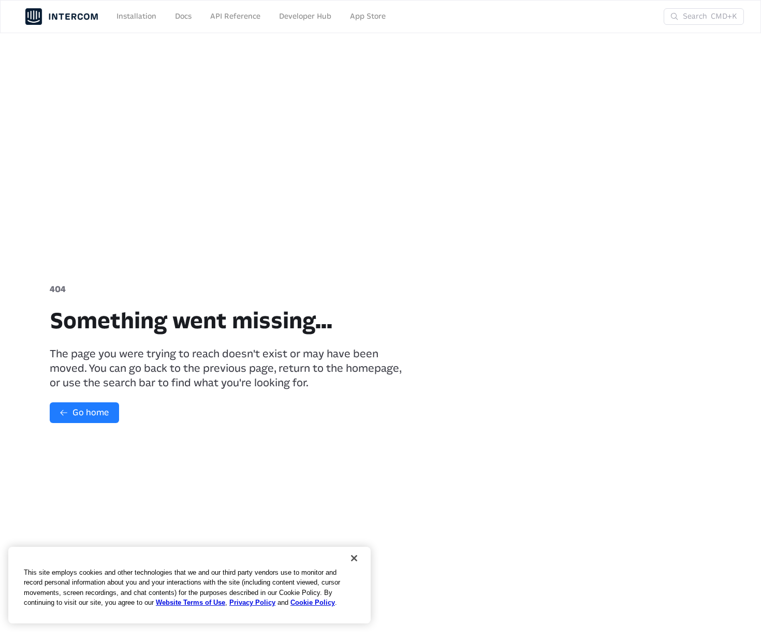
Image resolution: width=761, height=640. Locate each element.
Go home (90, 412)
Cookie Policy (312, 602)
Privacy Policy (252, 602)
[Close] (354, 558)
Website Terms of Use (190, 602)
